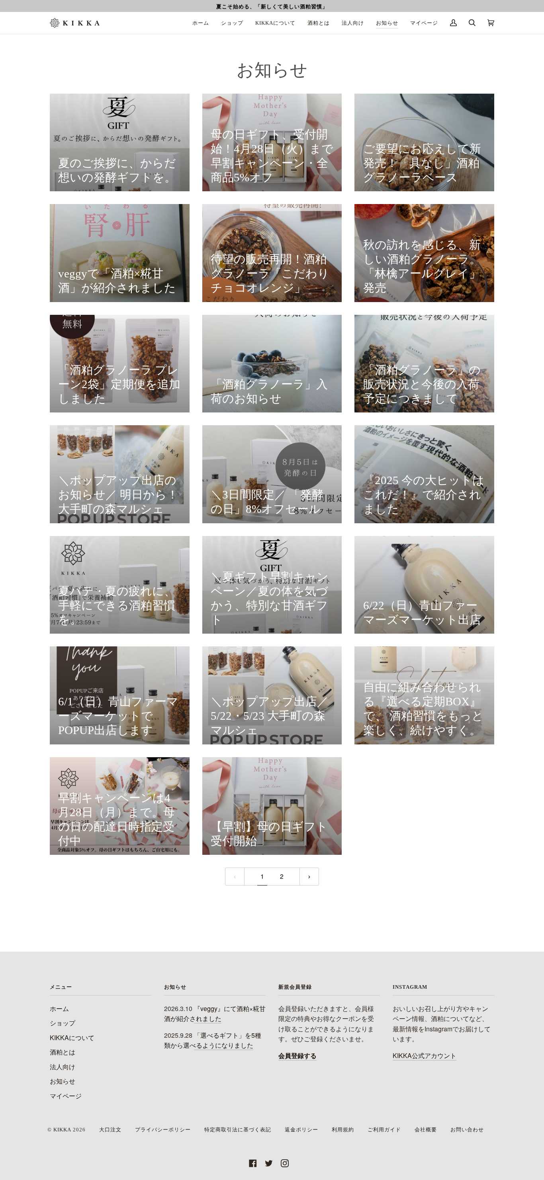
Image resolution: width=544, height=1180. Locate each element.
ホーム (59, 1008)
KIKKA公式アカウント (424, 1055)
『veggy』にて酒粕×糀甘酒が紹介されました (215, 1013)
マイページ (66, 1095)
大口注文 (110, 1130)
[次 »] (309, 876)
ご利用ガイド (384, 1130)
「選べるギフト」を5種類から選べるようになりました (212, 1040)
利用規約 (343, 1130)
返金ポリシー (301, 1130)
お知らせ (62, 1081)
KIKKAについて (72, 1037)
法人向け (62, 1066)
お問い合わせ (467, 1130)
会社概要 (426, 1130)
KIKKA (62, 1130)
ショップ (62, 1022)
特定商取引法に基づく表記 (237, 1130)
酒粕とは (62, 1051)
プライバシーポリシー (163, 1130)
